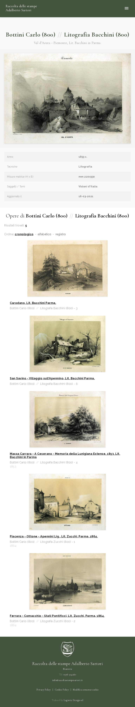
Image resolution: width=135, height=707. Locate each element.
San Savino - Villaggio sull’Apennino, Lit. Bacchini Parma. (52, 378)
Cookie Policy (62, 689)
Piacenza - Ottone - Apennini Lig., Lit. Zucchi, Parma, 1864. (54, 536)
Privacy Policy (43, 689)
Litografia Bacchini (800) (96, 34)
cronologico (24, 234)
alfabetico (44, 234)
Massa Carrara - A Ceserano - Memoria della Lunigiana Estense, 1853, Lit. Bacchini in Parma (65, 455)
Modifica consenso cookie (86, 689)
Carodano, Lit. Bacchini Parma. (33, 303)
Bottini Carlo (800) (31, 34)
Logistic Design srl (73, 700)
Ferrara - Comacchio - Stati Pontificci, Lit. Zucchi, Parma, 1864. (57, 616)
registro (61, 234)
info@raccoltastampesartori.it (67, 680)
